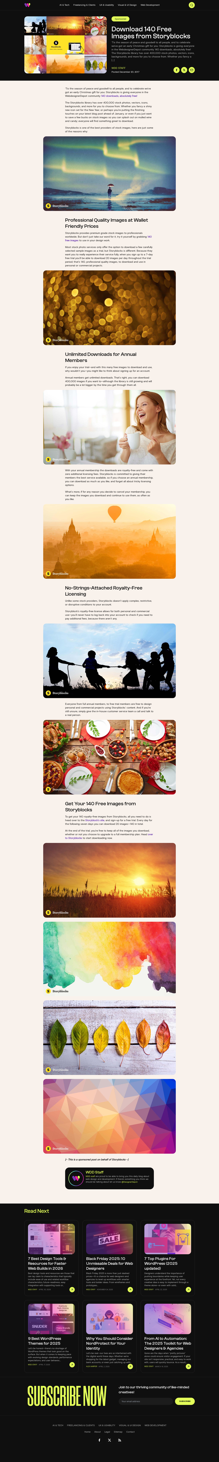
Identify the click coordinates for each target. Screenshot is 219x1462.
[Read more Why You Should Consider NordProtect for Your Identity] (130, 1366)
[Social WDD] (99, 1440)
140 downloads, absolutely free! (119, 95)
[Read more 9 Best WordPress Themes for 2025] (72, 1364)
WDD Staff (95, 1172)
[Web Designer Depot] (27, 5)
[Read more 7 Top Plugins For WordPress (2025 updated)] (188, 1289)
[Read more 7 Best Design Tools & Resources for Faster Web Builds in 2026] (72, 1289)
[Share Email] (192, 70)
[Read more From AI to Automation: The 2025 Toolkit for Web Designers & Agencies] (188, 1366)
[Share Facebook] (177, 70)
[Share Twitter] (184, 70)
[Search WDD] (192, 5)
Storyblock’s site (94, 820)
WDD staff (90, 1176)
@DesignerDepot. (130, 1182)
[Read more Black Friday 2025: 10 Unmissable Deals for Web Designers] (130, 1289)
